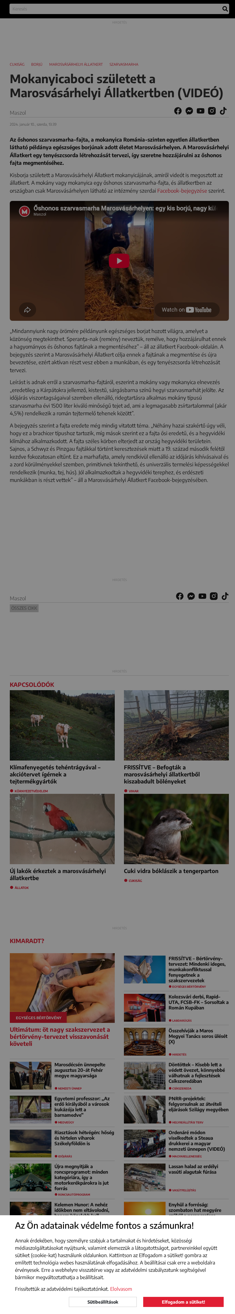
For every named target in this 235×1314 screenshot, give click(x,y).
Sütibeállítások (103, 1302)
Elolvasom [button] (121, 1289)
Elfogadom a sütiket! (183, 1302)
